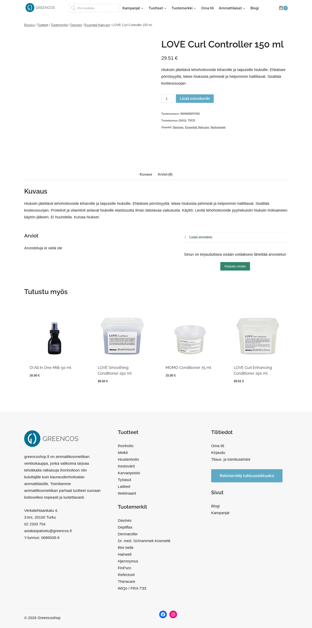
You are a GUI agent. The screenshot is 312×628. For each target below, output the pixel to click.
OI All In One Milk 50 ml (50, 367)
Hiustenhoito (128, 459)
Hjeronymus (128, 561)
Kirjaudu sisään (235, 266)
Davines (178, 127)
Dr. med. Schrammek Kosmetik (144, 541)
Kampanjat (220, 513)
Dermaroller (128, 534)
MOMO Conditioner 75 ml (188, 367)
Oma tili (207, 8)
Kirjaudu (218, 453)
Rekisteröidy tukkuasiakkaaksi (247, 475)
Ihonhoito (126, 446)
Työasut (124, 480)
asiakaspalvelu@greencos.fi (48, 531)
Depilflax (125, 527)
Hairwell (124, 554)
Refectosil (126, 575)
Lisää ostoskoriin (195, 98)
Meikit (123, 453)
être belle (126, 548)
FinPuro (124, 568)
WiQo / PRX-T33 (132, 588)
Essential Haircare (197, 127)
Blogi (254, 8)
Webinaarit (127, 493)
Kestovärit (126, 466)
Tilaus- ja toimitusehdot (230, 459)
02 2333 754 (34, 524)
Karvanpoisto (129, 473)
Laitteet (124, 486)
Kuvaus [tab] (146, 174)
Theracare (126, 581)
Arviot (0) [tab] (165, 174)
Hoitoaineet (218, 127)
